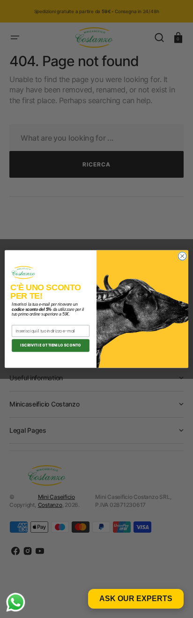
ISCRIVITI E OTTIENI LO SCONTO (50, 345)
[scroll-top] (173, 598)
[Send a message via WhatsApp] (16, 602)
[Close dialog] (182, 256)
